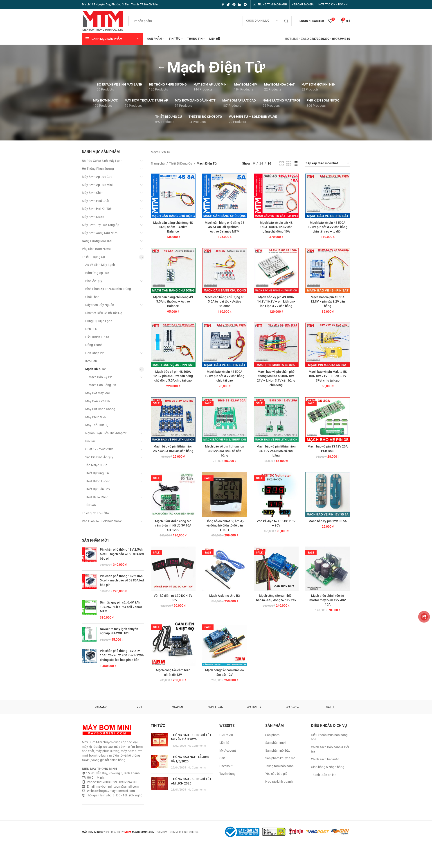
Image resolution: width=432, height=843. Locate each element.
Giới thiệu (226, 735)
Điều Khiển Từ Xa (97, 337)
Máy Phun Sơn (95, 417)
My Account (227, 750)
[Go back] (161, 67)
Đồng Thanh (94, 345)
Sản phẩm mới (275, 742)
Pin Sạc (90, 441)
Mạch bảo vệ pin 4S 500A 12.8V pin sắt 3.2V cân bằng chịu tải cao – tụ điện (327, 227)
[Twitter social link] (228, 4)
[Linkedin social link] (239, 4)
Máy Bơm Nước (93, 217)
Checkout (226, 766)
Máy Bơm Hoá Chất (95, 201)
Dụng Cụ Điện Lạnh (98, 321)
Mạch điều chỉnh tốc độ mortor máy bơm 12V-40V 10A (327, 600)
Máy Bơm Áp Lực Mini (97, 185)
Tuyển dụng (227, 773)
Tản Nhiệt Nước (96, 465)
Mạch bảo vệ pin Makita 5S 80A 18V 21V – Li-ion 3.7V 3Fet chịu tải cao (328, 376)
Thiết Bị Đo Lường (97, 481)
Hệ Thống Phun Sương (98, 168)
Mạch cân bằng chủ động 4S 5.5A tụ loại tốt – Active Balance (224, 301)
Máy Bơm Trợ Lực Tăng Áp (100, 225)
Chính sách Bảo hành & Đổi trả (330, 749)
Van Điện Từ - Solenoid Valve (102, 521)
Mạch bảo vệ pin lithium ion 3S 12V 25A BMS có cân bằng (276, 451)
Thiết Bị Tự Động (96, 497)
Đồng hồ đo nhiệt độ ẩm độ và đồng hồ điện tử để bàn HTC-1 (225, 525)
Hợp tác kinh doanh (279, 781)
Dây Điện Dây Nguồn (99, 305)
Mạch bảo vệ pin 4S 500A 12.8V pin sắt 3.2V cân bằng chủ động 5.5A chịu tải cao (173, 376)
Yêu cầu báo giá (276, 773)
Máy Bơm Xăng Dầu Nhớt (100, 233)
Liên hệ (224, 742)
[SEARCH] (286, 21)
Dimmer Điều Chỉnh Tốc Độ (103, 313)
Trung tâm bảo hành (279, 766)
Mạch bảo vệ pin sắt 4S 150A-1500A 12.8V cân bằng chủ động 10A (276, 227)
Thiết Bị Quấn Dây (97, 489)
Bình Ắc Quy (93, 281)
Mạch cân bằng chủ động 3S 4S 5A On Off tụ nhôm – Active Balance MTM (224, 227)
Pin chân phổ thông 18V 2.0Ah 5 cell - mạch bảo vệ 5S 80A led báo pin (122, 580)
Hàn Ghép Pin (94, 353)
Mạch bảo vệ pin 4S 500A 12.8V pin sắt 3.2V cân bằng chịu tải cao (224, 376)
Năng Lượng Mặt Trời (97, 241)
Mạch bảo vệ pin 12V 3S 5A (327, 521)
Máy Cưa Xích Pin (97, 401)
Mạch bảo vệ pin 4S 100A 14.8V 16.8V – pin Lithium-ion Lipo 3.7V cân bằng (276, 301)
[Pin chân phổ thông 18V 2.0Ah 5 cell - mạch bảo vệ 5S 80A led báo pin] (89, 583)
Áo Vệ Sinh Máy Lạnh (100, 265)
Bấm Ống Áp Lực (97, 273)
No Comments (197, 745)
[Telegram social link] (245, 4)
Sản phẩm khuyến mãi (280, 758)
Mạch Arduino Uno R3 (224, 595)
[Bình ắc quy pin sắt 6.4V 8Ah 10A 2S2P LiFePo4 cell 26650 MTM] (89, 610)
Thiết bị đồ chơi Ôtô (95, 513)
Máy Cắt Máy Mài (97, 393)
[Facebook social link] (222, 4)
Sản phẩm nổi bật (277, 750)
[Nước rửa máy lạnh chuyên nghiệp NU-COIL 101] (89, 634)
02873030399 (319, 39)
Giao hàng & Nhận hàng (327, 767)
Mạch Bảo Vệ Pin (100, 377)
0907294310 (341, 39)
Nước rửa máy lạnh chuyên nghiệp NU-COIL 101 (119, 631)
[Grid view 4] (296, 163)
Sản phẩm (272, 735)
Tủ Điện (90, 505)
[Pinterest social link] (234, 4)
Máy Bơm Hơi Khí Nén (97, 208)
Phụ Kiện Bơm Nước (96, 249)
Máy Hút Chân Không (100, 409)
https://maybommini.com (117, 791)
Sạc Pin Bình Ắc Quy (99, 457)
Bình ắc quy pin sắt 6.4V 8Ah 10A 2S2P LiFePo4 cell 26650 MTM (121, 607)
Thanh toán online (323, 775)
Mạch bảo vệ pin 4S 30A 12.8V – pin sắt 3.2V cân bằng (327, 301)
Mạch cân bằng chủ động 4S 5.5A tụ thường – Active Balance (173, 301)
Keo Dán (91, 361)
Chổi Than (92, 297)
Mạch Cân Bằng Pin (102, 385)
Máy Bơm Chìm (92, 192)
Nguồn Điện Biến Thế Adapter (105, 433)
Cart (222, 758)
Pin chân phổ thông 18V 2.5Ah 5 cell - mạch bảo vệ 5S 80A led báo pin (122, 554)
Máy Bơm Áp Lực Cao (97, 177)
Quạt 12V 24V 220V (99, 449)
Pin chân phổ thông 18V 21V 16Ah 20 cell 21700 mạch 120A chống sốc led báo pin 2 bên (122, 655)
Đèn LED (91, 329)
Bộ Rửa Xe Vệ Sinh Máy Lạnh (102, 161)
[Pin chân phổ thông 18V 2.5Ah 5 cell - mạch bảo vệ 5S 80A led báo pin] (89, 557)
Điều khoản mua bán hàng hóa (329, 737)
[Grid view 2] (281, 163)
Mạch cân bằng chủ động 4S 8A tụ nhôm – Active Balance (173, 227)
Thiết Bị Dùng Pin (97, 473)
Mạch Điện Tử (95, 369)
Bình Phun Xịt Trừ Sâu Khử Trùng (108, 289)
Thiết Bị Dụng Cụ (93, 257)
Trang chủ (158, 163)
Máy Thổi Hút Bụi (97, 425)
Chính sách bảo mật (325, 759)
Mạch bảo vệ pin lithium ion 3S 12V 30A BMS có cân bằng (224, 451)
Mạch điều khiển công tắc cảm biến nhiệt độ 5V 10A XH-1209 (173, 525)
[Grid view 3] (288, 163)
